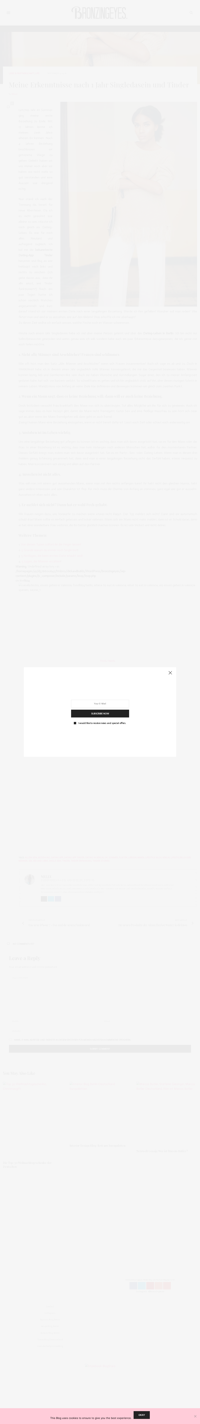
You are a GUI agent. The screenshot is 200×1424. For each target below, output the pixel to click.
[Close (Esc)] (170, 673)
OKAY (141, 1414)
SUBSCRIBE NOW (100, 713)
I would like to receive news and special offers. (102, 723)
